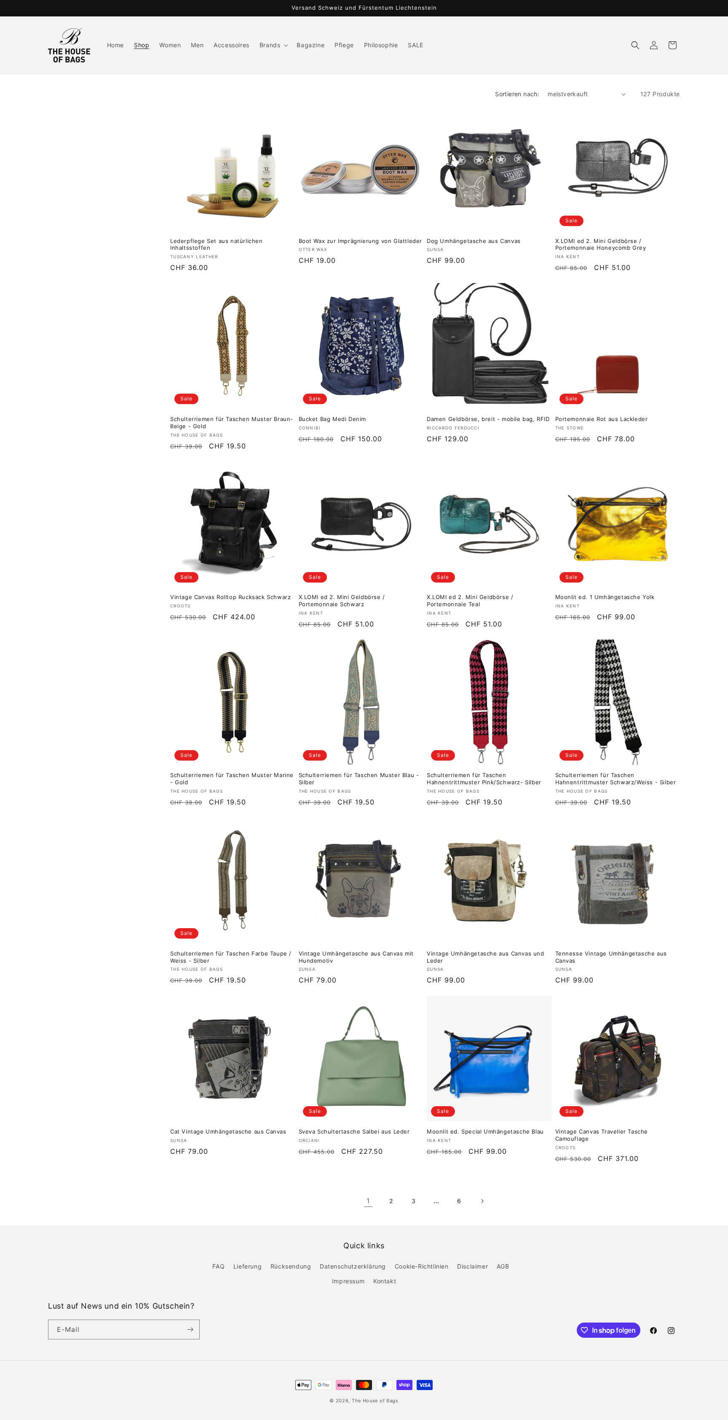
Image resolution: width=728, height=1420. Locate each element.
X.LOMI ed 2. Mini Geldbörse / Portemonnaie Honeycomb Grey (600, 244)
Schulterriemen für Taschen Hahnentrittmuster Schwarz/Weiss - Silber (615, 779)
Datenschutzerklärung (353, 1266)
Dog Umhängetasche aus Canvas (474, 241)
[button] (273, 45)
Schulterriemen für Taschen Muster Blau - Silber (359, 779)
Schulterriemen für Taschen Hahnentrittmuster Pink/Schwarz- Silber (484, 779)
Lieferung (247, 1266)
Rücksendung (290, 1266)
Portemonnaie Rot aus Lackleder (601, 419)
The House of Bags (375, 1401)
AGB (503, 1266)
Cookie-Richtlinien (422, 1266)
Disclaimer (472, 1266)
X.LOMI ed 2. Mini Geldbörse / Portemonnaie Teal (470, 600)
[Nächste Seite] (482, 1201)
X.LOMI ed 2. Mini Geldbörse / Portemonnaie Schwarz (342, 600)
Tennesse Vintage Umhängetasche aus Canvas (611, 957)
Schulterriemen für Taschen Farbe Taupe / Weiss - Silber (231, 957)
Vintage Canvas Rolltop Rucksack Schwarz (230, 597)
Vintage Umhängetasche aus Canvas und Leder (485, 957)
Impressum (348, 1281)
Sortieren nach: (517, 93)
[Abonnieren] (190, 1329)
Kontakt (384, 1281)
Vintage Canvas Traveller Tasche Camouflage (601, 1135)
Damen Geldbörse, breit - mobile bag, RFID (488, 419)
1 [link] (368, 1200)
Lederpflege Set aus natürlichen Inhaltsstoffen (216, 244)
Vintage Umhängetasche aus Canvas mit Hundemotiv (356, 957)
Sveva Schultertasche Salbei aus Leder (354, 1131)
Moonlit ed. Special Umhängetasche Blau (485, 1131)
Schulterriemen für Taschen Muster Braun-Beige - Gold (231, 422)
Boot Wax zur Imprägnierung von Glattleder (361, 241)
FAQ (218, 1266)
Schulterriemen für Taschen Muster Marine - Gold (232, 779)
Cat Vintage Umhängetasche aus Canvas (228, 1131)
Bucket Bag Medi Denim (333, 419)
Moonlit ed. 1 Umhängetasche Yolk (605, 597)
